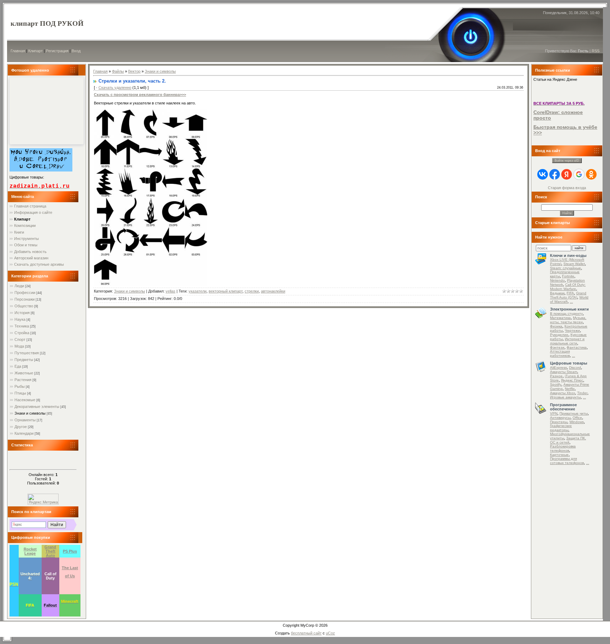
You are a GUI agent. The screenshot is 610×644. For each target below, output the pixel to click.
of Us (70, 576)
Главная (18, 51)
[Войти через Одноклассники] (591, 174)
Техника (21, 326)
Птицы (20, 393)
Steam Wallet (574, 264)
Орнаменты (25, 420)
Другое (20, 427)
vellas (170, 291)
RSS (595, 51)
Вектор (134, 71)
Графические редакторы (561, 428)
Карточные (559, 455)
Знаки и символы (30, 413)
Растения (22, 380)
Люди (19, 286)
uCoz (330, 633)
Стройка (21, 333)
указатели (198, 291)
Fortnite (568, 276)
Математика (560, 318)
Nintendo (557, 280)
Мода (19, 346)
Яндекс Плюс (572, 380)
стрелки (252, 291)
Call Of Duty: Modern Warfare (568, 287)
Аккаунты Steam (563, 372)
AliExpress (558, 367)
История (22, 313)
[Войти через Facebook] (554, 174)
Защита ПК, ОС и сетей (568, 440)
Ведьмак (557, 293)
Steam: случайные (565, 268)
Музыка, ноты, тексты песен (568, 320)
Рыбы (19, 386)
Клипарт (35, 51)
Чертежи (572, 330)
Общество (23, 306)
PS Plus (70, 551)
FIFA (570, 293)
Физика (556, 326)
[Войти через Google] (579, 174)
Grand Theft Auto (50, 551)
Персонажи (24, 299)
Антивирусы (560, 418)
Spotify (555, 384)
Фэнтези (557, 347)
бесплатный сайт (306, 633)
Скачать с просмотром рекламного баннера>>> (140, 94)
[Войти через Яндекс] (566, 174)
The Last (70, 568)
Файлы (118, 71)
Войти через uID (567, 160)
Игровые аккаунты (565, 397)
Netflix (570, 389)
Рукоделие (559, 335)
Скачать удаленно (114, 87)
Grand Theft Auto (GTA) (568, 295)
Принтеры (558, 422)
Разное (556, 376)
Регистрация (57, 51)
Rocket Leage (30, 551)
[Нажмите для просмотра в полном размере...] (150, 284)
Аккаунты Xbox (562, 393)
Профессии (24, 292)
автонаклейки (273, 291)
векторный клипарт (226, 291)
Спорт (19, 339)
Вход (76, 51)
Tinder (582, 393)
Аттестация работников (560, 353)
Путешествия (26, 353)
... (571, 301)
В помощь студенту (566, 313)
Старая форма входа (567, 188)
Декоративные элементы (36, 406)
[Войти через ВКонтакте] (542, 174)
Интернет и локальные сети (567, 341)
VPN (553, 413)
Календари (24, 433)
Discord (575, 367)
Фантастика (577, 347)
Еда (17, 366)
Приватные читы (574, 413)
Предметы (23, 359)
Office (577, 418)
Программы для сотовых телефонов (567, 461)
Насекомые (24, 400)
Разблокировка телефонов (563, 448)
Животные (23, 373)
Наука (19, 319)
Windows (576, 422)
